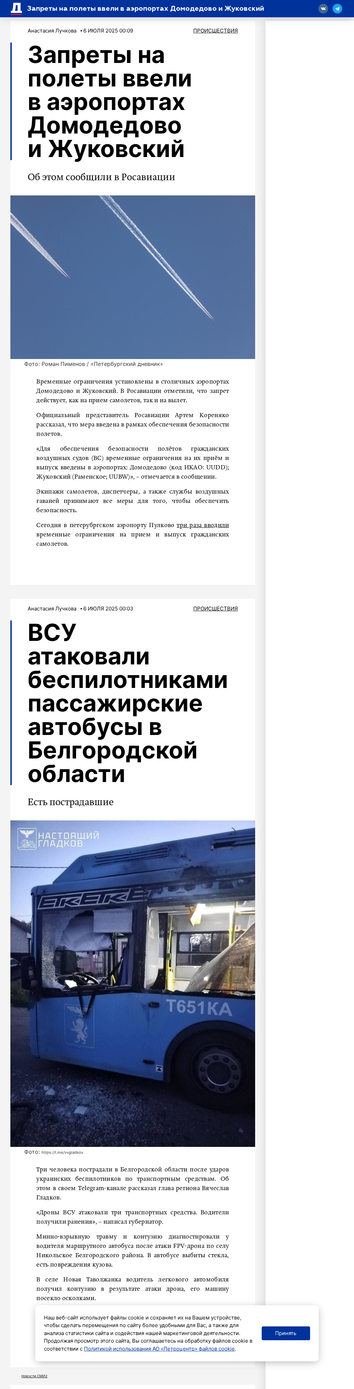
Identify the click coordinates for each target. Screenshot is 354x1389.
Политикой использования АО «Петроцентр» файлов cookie (159, 1348)
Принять (285, 1333)
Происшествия (215, 30)
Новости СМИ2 (34, 1376)
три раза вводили (203, 525)
